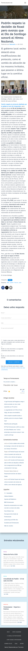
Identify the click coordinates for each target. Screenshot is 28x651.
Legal (16, 643)
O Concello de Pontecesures (14, 635)
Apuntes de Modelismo (10, 499)
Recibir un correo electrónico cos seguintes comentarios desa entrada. (12, 349)
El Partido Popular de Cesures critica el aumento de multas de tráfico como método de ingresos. (14, 454)
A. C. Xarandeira (8, 493)
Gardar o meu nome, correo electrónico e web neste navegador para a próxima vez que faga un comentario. (13, 342)
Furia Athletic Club (9, 511)
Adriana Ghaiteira (8, 496)
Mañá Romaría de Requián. (11, 424)
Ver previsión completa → (10, 381)
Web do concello (8, 526)
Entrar (21, 643)
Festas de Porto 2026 (11, 554)
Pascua (16, 282)
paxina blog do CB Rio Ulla (11, 519)
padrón (12, 282)
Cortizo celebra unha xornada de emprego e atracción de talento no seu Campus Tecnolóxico (14, 446)
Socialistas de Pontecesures (11, 522)
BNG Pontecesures (9, 502)
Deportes (6, 604)
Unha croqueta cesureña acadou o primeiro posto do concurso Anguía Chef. (13, 418)
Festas (10, 280)
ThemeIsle (20, 647)
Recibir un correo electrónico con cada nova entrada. (12, 356)
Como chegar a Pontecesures (14, 639)
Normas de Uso (8, 643)
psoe (20, 282)
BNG (8, 282)
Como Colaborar (16, 631)
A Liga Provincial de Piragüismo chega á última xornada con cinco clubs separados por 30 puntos (14, 404)
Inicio (8, 631)
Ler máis (13, 566)
